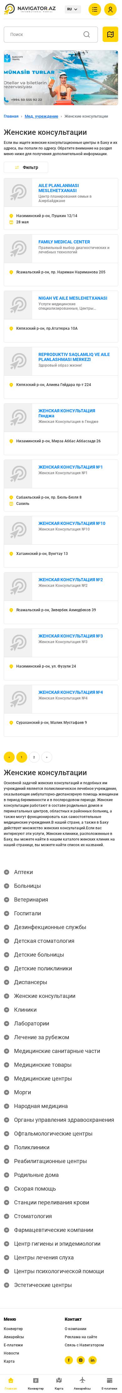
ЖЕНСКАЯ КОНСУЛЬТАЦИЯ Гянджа (66, 413)
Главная (11, 116)
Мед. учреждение (41, 116)
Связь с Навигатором (84, 1345)
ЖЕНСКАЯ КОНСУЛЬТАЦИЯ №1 (70, 467)
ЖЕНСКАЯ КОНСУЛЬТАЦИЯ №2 (70, 579)
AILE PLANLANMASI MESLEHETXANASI (58, 188)
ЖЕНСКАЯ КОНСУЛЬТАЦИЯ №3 (70, 635)
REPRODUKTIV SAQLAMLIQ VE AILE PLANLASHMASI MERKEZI (74, 357)
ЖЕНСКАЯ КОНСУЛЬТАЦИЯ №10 (71, 523)
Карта (9, 1361)
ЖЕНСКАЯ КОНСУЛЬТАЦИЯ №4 (70, 692)
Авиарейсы (14, 1337)
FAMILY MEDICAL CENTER (64, 241)
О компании (75, 1329)
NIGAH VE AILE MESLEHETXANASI (72, 298)
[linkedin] (93, 1360)
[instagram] (81, 1360)
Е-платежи (13, 1345)
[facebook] (69, 1360)
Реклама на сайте (81, 1337)
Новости (11, 1353)
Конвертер (13, 1329)
